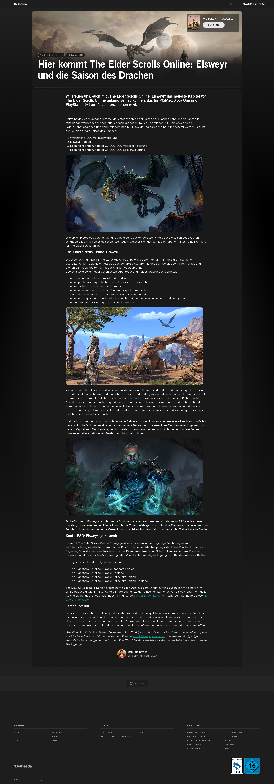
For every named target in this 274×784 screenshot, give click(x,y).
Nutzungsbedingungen (197, 736)
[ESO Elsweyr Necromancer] (134, 476)
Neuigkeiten (56, 736)
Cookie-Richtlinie (194, 749)
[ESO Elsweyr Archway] (134, 346)
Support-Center (107, 732)
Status (140, 732)
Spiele (16, 736)
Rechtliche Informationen (197, 744)
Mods (16, 740)
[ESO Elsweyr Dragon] (134, 193)
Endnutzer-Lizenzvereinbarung (200, 740)
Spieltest (54, 740)
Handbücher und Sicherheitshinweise (115, 736)
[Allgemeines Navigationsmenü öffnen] (7, 4)
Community (56, 732)
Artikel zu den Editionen (150, 595)
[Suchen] (231, 4)
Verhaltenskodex (231, 736)
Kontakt (228, 740)
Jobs (227, 749)
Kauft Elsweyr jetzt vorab (149, 636)
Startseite (17, 732)
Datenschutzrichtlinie (196, 732)
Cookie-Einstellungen (233, 732)
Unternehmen (231, 744)
